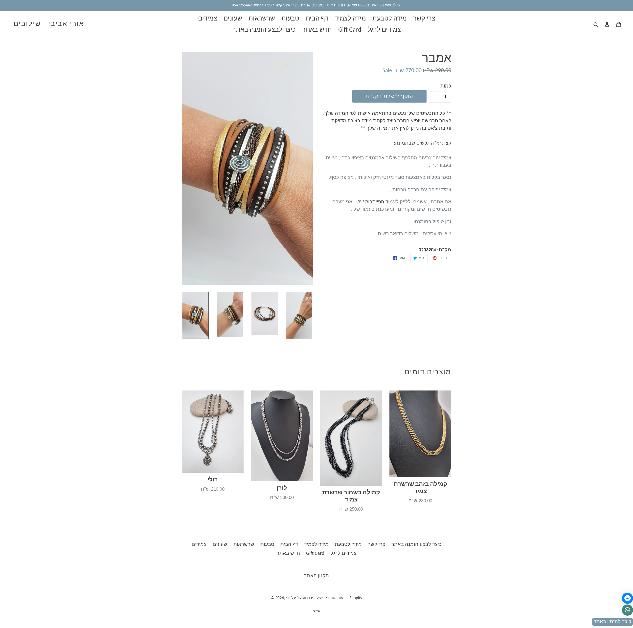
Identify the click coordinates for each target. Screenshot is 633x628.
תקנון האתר (316, 576)
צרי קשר (424, 19)
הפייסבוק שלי (370, 202)
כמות (445, 86)
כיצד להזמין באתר (612, 621)
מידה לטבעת (389, 19)
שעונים (233, 19)
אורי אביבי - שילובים (49, 24)
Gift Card (349, 30)
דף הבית (317, 19)
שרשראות (262, 19)
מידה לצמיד (350, 19)
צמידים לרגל (384, 30)
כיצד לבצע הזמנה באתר (264, 30)
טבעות (290, 19)
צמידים (207, 19)
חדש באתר (317, 30)
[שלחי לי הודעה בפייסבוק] (627, 598)
